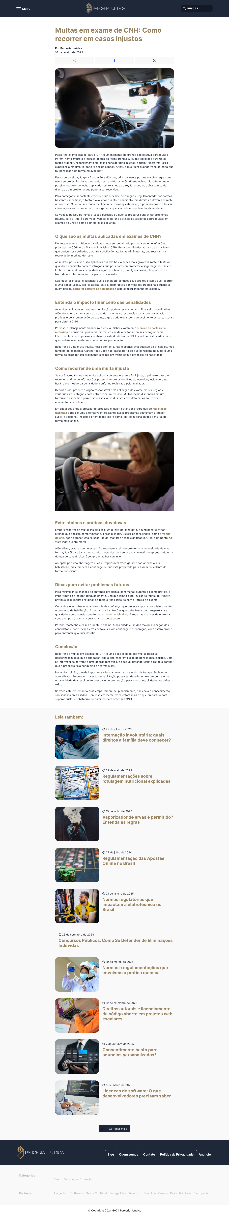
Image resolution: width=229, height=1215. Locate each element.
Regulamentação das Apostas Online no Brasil (133, 861)
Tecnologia (71, 1179)
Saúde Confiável (96, 1193)
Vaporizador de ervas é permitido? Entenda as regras (137, 820)
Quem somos (128, 1154)
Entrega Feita (117, 1193)
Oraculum (150, 1193)
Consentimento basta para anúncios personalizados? (130, 1052)
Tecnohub (135, 1193)
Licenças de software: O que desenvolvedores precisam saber (136, 1093)
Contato (149, 1154)
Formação (85, 1179)
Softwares (77, 1193)
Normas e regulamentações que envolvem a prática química (135, 970)
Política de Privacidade (177, 1154)
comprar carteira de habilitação (93, 288)
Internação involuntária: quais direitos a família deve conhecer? (136, 737)
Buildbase (185, 1193)
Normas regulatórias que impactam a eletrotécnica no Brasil (131, 904)
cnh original (116, 614)
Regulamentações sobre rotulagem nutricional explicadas (136, 779)
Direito (58, 1179)
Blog (110, 1154)
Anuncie (205, 1154)
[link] (41, 1152)
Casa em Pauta (167, 1193)
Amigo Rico (61, 1193)
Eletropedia (201, 1193)
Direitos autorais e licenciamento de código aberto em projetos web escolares (137, 1013)
